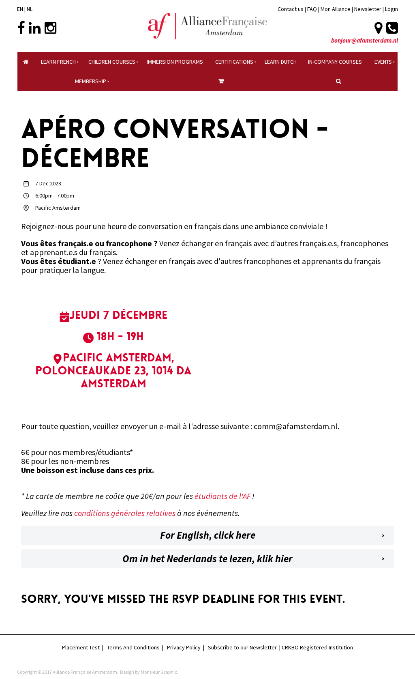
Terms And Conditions (133, 647)
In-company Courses (335, 61)
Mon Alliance (336, 9)
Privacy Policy (184, 647)
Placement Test (81, 647)
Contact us (291, 9)
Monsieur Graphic (159, 672)
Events (383, 61)
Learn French (58, 61)
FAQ (312, 9)
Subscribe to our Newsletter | (245, 647)
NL (29, 9)
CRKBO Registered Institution (317, 647)
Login (391, 9)
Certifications (234, 61)
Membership (90, 81)
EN (20, 9)
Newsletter (368, 9)
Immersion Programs (175, 61)
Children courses (111, 61)
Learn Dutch (281, 61)
